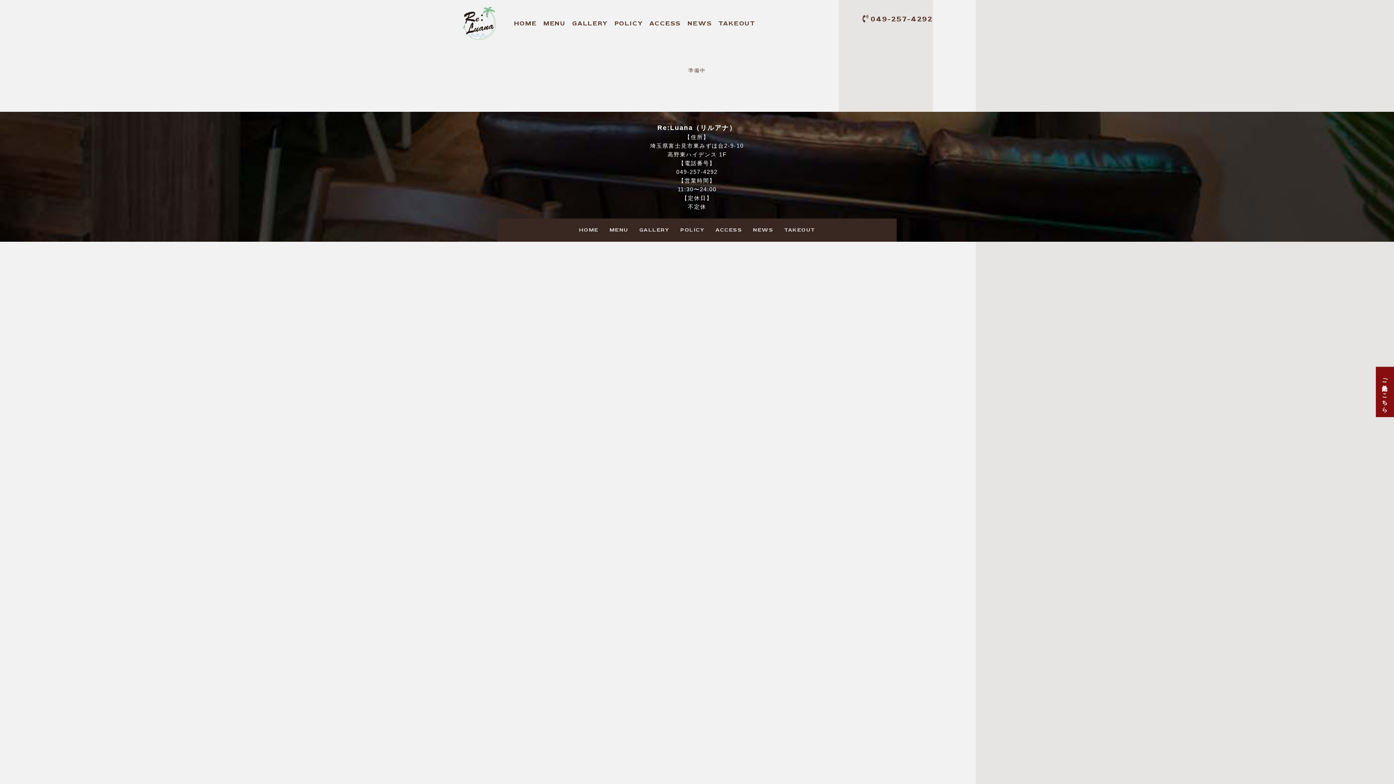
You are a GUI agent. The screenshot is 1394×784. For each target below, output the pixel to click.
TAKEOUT (736, 23)
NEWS (700, 23)
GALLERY (590, 23)
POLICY (629, 23)
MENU (554, 23)
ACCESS (665, 23)
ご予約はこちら (1385, 392)
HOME (525, 23)
